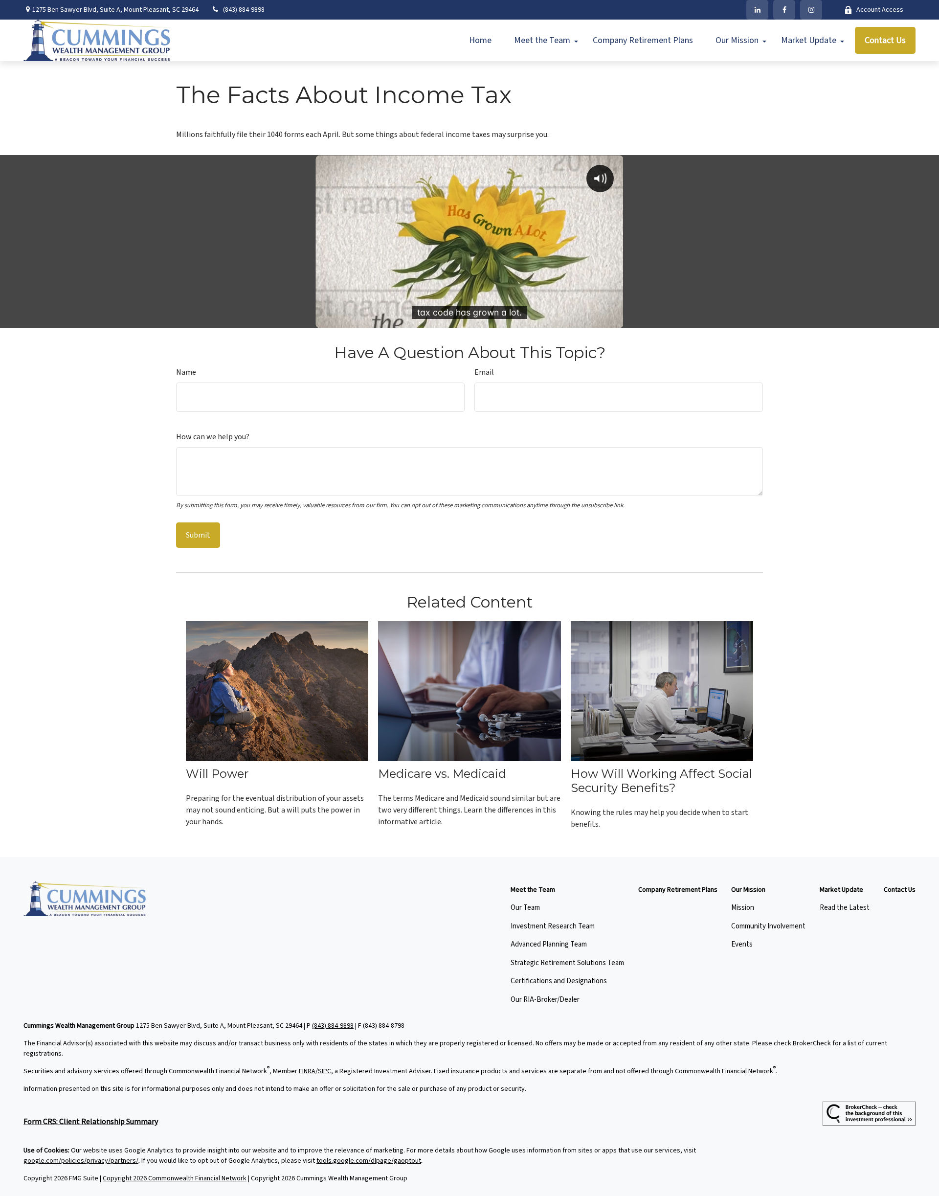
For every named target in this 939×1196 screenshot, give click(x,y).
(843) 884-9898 (244, 10)
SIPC (324, 1071)
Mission (742, 908)
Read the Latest (845, 908)
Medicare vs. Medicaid (442, 774)
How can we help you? (212, 436)
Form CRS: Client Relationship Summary (90, 1121)
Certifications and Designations (559, 981)
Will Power (217, 774)
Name (186, 372)
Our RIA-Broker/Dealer (545, 999)
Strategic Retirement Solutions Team (567, 963)
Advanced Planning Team (549, 944)
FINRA (307, 1071)
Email (484, 372)
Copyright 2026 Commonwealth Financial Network (174, 1178)
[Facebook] (784, 10)
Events (742, 944)
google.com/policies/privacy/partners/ (80, 1161)
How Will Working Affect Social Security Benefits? (661, 781)
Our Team (525, 908)
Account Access (879, 10)
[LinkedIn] (757, 10)
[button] (480, 40)
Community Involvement (768, 926)
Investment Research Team (553, 926)
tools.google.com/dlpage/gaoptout (368, 1161)
